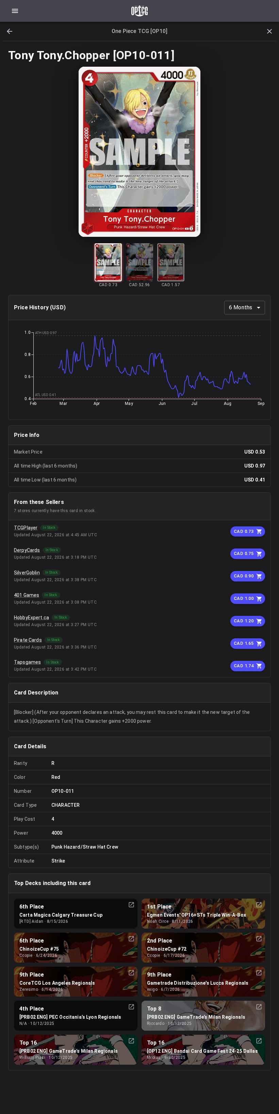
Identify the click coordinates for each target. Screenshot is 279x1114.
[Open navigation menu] (15, 11)
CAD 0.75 (243, 553)
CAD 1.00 (243, 598)
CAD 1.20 (243, 620)
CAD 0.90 (243, 575)
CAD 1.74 (243, 665)
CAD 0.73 (243, 531)
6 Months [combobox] (240, 307)
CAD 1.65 (243, 643)
